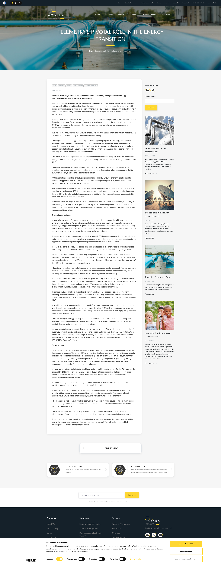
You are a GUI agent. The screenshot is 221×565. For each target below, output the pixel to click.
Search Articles (150, 96)
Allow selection (186, 551)
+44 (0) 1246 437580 (198, 3)
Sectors (121, 14)
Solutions (109, 14)
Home (97, 14)
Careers (120, 3)
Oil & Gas (116, 533)
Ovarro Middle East (212, 3)
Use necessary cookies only (186, 559)
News (136, 3)
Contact (159, 3)
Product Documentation (147, 3)
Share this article (151, 86)
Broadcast (116, 528)
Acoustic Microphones (89, 528)
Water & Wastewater (121, 524)
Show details (135, 559)
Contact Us (51, 537)
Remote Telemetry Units (89, 524)
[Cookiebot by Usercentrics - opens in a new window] (30, 560)
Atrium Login (185, 3)
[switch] (82, 559)
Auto (19, 3)
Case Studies (128, 3)
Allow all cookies (186, 544)
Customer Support (149, 14)
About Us (166, 3)
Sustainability (175, 3)
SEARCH (151, 108)
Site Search (165, 14)
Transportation (118, 537)
